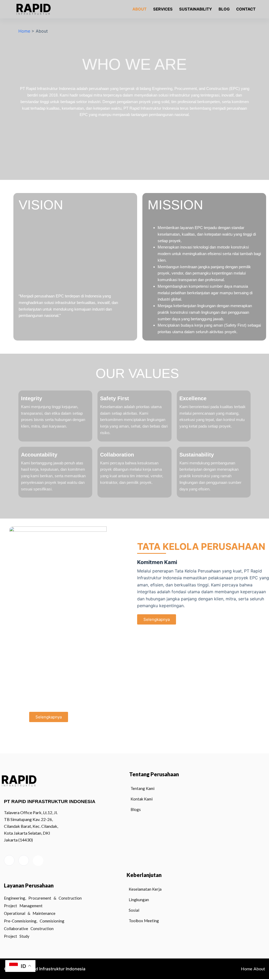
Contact (246, 9)
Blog (224, 9)
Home (24, 31)
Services (163, 9)
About (139, 9)
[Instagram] (23, 860)
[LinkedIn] (9, 860)
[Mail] (38, 860)
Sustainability (195, 9)
